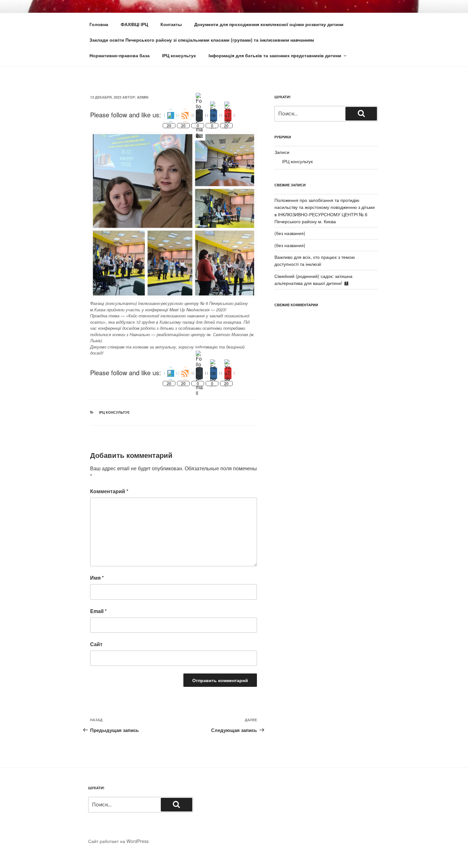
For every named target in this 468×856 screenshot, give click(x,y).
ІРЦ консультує (179, 55)
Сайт (96, 644)
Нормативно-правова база (119, 55)
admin (142, 97)
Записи (281, 152)
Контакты (171, 24)
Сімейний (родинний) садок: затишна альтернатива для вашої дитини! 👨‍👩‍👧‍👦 (313, 279)
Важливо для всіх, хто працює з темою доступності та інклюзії (314, 260)
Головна (98, 24)
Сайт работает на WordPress (118, 841)
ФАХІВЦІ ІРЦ (134, 24)
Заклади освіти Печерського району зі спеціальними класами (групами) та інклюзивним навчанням (201, 40)
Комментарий (109, 491)
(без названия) (289, 233)
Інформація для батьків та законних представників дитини (275, 55)
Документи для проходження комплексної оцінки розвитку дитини (269, 24)
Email (98, 611)
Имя (97, 577)
